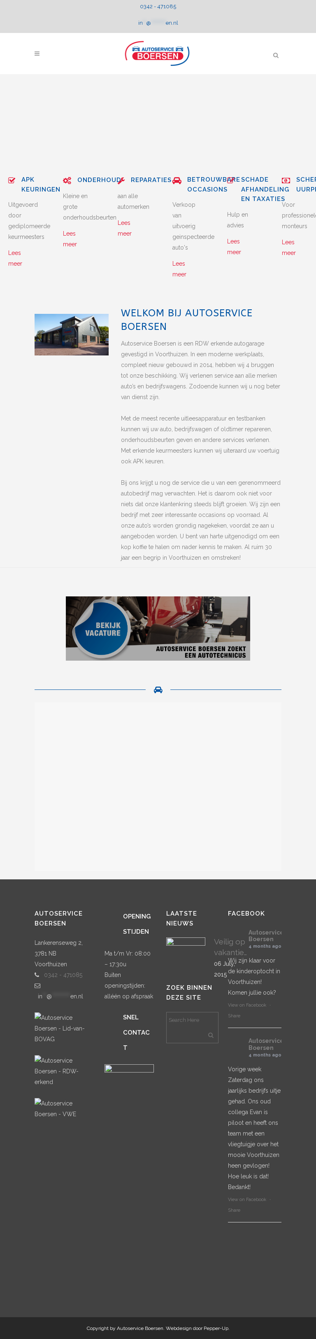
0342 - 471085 (158, 6)
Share (234, 1016)
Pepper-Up (216, 1328)
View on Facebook (247, 1005)
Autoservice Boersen (266, 936)
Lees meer (15, 258)
